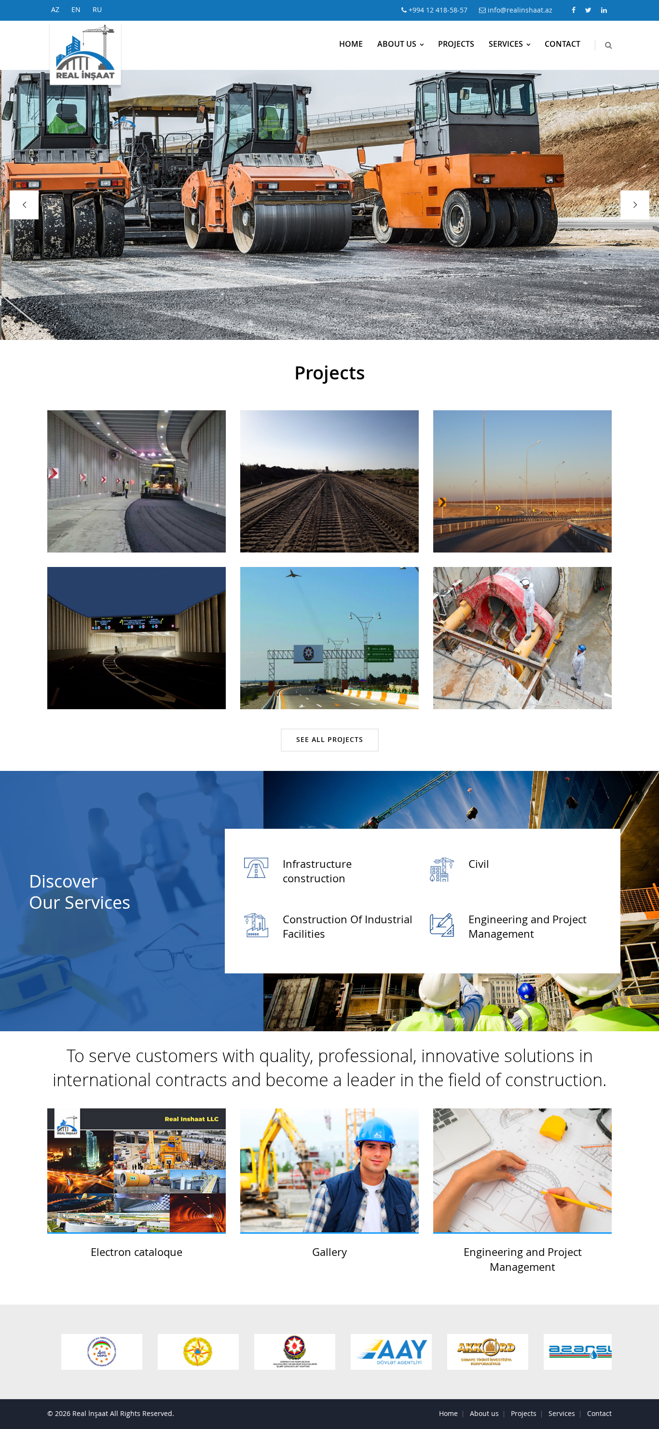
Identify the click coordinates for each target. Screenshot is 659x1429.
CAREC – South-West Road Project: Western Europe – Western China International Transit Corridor (522, 487)
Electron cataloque (136, 1253)
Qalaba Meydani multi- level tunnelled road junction (136, 638)
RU (97, 10)
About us (396, 45)
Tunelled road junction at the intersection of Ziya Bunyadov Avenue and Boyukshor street (137, 487)
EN (76, 10)
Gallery (329, 1253)
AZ (55, 10)
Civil (478, 865)
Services (506, 45)
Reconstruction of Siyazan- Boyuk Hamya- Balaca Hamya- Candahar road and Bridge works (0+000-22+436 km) (329, 487)
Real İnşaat (90, 1414)
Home (351, 45)
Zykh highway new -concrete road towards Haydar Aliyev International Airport (330, 638)
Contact (562, 45)
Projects (456, 45)
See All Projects (329, 740)
